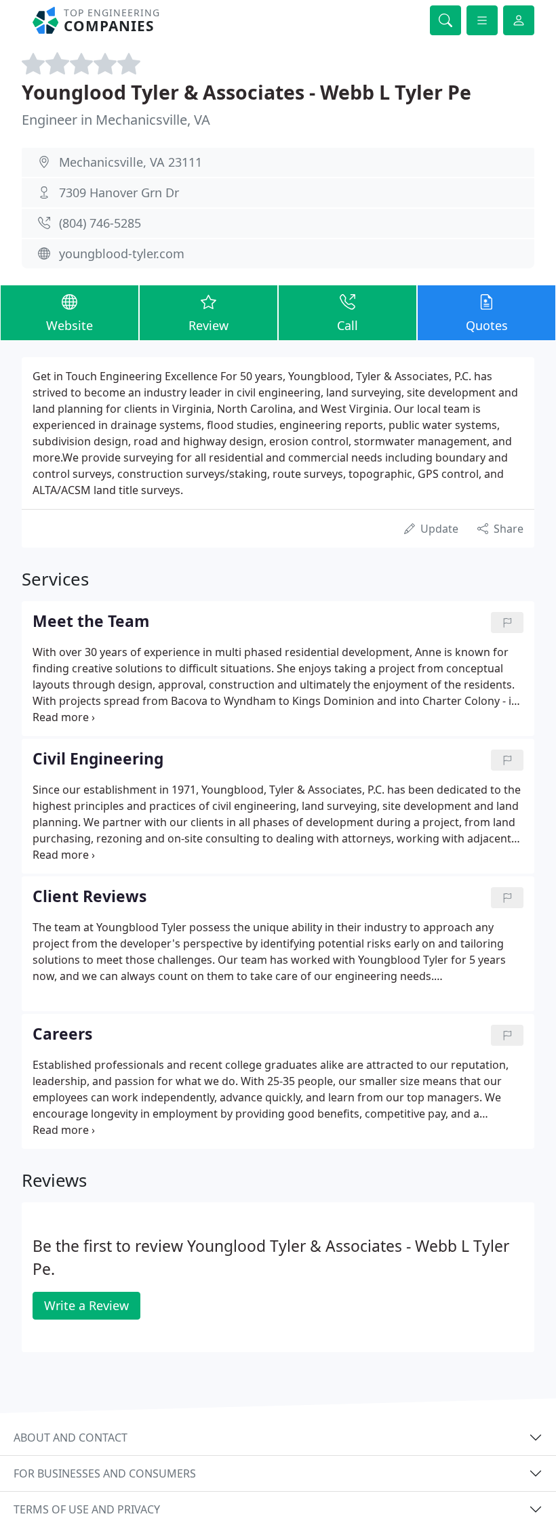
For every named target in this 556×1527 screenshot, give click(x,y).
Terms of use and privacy (87, 1509)
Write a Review (86, 1305)
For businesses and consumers (105, 1473)
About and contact (70, 1437)
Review (208, 325)
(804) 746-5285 (100, 223)
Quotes (487, 325)
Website (69, 325)
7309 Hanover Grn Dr (119, 192)
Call (347, 325)
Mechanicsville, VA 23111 (130, 162)
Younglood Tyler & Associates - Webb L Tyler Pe (246, 92)
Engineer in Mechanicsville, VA (116, 119)
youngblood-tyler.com (121, 253)
